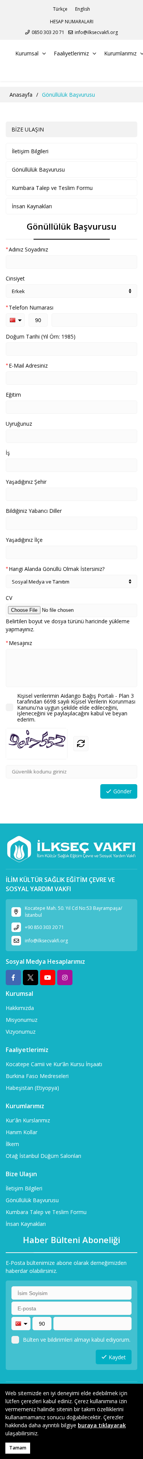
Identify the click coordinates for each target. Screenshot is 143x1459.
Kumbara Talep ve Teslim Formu (52, 187)
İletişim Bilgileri (30, 151)
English (82, 9)
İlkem (12, 1144)
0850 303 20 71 (48, 32)
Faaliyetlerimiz (71, 53)
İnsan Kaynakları (32, 206)
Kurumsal (27, 53)
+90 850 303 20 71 (44, 927)
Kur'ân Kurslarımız (28, 1120)
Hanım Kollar (21, 1132)
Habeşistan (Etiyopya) (32, 1087)
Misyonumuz (21, 1019)
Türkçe (60, 9)
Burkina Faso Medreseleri (37, 1076)
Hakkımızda (20, 1008)
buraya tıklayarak (102, 1425)
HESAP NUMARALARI (71, 21)
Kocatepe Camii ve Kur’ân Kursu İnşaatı (54, 1064)
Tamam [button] (17, 1447)
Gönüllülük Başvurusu (38, 169)
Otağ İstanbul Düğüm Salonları (43, 1155)
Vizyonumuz (20, 1031)
